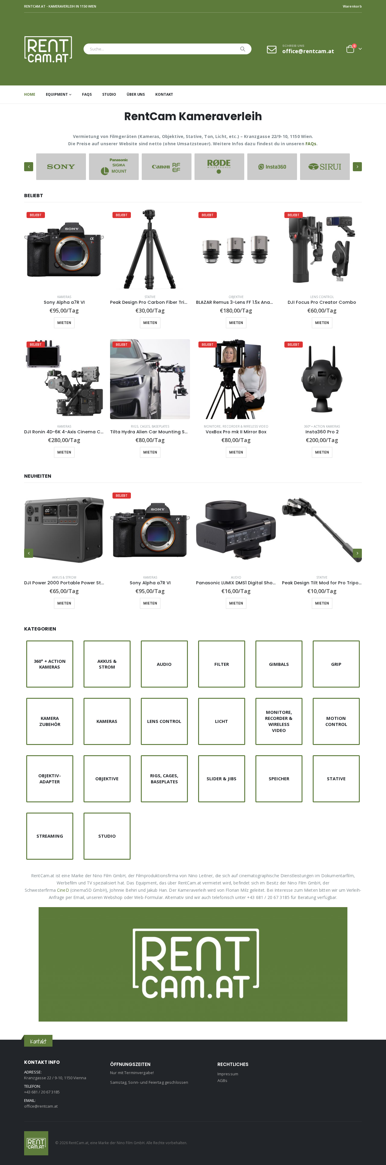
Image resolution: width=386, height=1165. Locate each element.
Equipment (57, 94)
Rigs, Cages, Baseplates (150, 426)
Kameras (64, 297)
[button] (28, 166)
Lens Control (322, 297)
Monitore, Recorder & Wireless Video (236, 426)
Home (29, 94)
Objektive (236, 297)
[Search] (242, 49)
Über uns (136, 94)
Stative (150, 297)
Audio (236, 577)
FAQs (87, 94)
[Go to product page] (64, 530)
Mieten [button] (64, 322)
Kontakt (164, 94)
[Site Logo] (52, 49)
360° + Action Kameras (322, 426)
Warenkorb (352, 6)
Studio (109, 94)
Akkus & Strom (64, 577)
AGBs (222, 1080)
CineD (63, 890)
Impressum (227, 1074)
